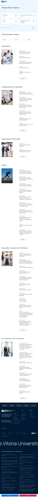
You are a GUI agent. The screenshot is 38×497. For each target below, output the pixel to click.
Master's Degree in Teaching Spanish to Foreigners (26, 463)
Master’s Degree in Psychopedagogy (8, 490)
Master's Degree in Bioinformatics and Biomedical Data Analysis (10, 467)
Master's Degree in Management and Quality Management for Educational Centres (26, 468)
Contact (30, 415)
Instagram (26, 405)
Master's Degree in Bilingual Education (25, 465)
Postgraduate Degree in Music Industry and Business (9, 481)
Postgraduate (15, 415)
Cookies (16, 433)
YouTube (18, 405)
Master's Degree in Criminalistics (24, 479)
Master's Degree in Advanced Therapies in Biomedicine (9, 455)
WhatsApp (31, 413)
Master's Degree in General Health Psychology (27, 454)
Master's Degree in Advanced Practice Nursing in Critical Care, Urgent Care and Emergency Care (10, 461)
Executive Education (16, 421)
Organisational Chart (23, 416)
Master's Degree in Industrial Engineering (26, 474)
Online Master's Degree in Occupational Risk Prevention (26, 477)
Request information (9, 495)
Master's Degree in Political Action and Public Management (27, 482)
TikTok (33, 405)
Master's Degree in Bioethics (6, 469)
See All (22, 78)
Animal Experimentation (6, 475)
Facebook (11, 405)
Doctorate (15, 416)
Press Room (23, 419)
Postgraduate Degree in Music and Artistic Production (9, 478)
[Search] (31, 2)
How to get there (32, 416)
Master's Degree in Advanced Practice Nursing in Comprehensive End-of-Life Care (10, 464)
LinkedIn (4, 405)
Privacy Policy (10, 433)
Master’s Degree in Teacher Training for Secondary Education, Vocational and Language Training (27, 457)
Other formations (16, 423)
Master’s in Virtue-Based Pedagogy (25, 472)
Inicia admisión (28, 495)
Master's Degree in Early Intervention (25, 470)
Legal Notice (4, 433)
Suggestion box (24, 417)
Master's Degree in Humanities (24, 460)
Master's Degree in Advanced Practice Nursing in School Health (10, 458)
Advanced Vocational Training (16, 419)
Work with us (23, 413)
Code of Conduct (23, 433)
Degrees (14, 413)
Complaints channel (5, 436)
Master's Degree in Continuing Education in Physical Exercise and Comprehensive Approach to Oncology (10, 472)
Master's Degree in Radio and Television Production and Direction (8, 484)
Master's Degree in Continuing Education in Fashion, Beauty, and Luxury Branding (9, 487)
